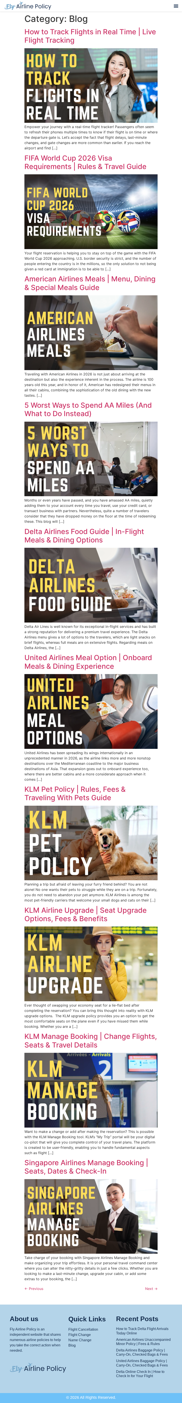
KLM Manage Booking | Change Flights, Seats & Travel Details (90, 1040)
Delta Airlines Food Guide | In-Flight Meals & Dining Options (84, 535)
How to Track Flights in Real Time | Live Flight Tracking (90, 35)
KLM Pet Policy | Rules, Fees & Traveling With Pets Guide (75, 793)
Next (151, 1288)
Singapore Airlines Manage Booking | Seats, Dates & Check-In (86, 1166)
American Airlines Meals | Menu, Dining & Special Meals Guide (90, 283)
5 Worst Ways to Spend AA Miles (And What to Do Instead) (88, 409)
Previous (33, 1288)
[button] (176, 6)
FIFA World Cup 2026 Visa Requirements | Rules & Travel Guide (85, 162)
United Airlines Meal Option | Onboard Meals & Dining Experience (88, 661)
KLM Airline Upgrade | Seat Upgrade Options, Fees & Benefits (85, 914)
